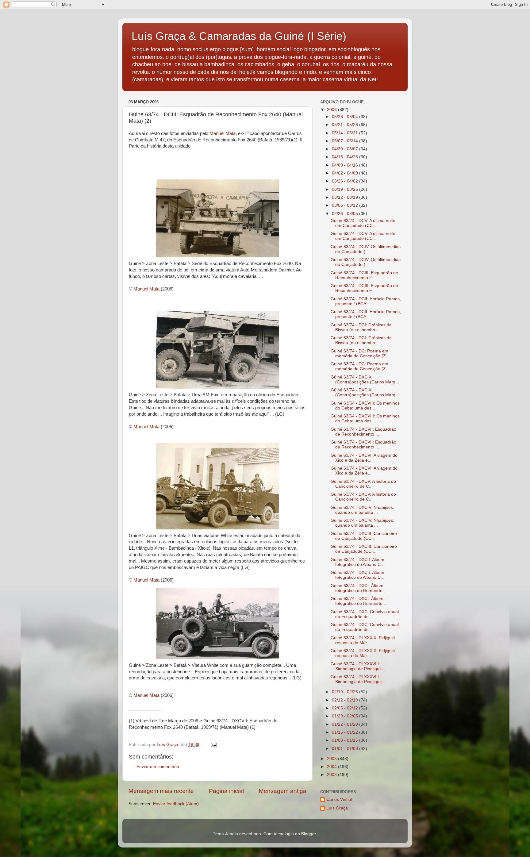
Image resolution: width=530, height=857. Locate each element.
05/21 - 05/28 (345, 124)
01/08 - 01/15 (345, 740)
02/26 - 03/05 (345, 213)
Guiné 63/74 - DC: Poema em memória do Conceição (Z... (360, 353)
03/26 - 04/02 (345, 181)
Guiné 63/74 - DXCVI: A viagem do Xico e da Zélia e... (364, 458)
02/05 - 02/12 (345, 708)
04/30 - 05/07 (345, 149)
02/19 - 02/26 (345, 692)
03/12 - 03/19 (345, 197)
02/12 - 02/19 (345, 700)
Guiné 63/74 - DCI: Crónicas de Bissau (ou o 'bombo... (361, 327)
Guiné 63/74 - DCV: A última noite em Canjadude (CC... (363, 223)
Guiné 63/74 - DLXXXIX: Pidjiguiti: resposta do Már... (363, 640)
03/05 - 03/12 (345, 205)
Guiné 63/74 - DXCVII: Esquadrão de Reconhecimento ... (363, 431)
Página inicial (226, 791)
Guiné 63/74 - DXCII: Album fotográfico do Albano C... (357, 562)
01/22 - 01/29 (345, 724)
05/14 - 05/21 (345, 133)
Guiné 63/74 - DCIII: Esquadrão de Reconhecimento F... (364, 275)
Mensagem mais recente (161, 791)
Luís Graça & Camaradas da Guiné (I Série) (239, 36)
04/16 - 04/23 (345, 157)
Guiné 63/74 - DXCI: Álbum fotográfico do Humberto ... (359, 588)
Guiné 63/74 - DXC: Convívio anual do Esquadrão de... (365, 614)
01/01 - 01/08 (345, 748)
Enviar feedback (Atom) (176, 803)
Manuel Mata (222, 133)
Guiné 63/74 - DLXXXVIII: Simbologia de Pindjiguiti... (358, 666)
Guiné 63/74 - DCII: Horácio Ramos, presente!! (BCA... (366, 301)
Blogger (308, 834)
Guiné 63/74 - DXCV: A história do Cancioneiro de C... (363, 484)
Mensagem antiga (282, 791)
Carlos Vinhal (339, 799)
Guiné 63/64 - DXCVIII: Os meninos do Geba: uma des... (365, 405)
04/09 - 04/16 (345, 165)
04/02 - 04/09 (345, 173)
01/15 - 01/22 (345, 732)
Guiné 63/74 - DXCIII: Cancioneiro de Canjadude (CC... (364, 536)
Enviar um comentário (157, 766)
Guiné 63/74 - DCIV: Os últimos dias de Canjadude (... (366, 249)
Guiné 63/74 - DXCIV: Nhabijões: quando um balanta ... (362, 510)
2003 (332, 774)
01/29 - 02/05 (345, 716)
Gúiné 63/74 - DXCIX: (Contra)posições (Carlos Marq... (365, 379)
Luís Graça (337, 808)
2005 (332, 758)
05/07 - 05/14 (345, 141)
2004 (332, 766)
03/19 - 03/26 (345, 189)
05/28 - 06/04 (345, 116)
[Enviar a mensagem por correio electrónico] (213, 744)
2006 (332, 109)
